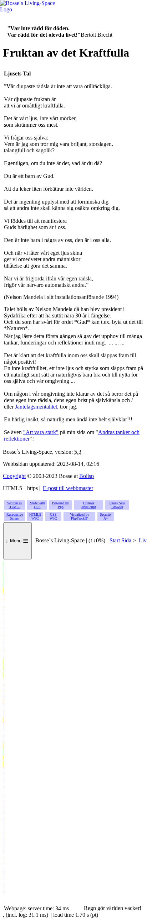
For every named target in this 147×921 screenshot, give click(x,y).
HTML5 (35, 516)
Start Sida (120, 540)
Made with (37, 505)
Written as (14, 505)
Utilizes (88, 505)
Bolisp (86, 476)
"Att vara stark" (41, 432)
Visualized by (79, 516)
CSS (53, 516)
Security (106, 516)
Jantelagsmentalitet (36, 407)
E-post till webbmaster (68, 488)
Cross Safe (117, 505)
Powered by (60, 505)
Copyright (14, 476)
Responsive (14, 516)
